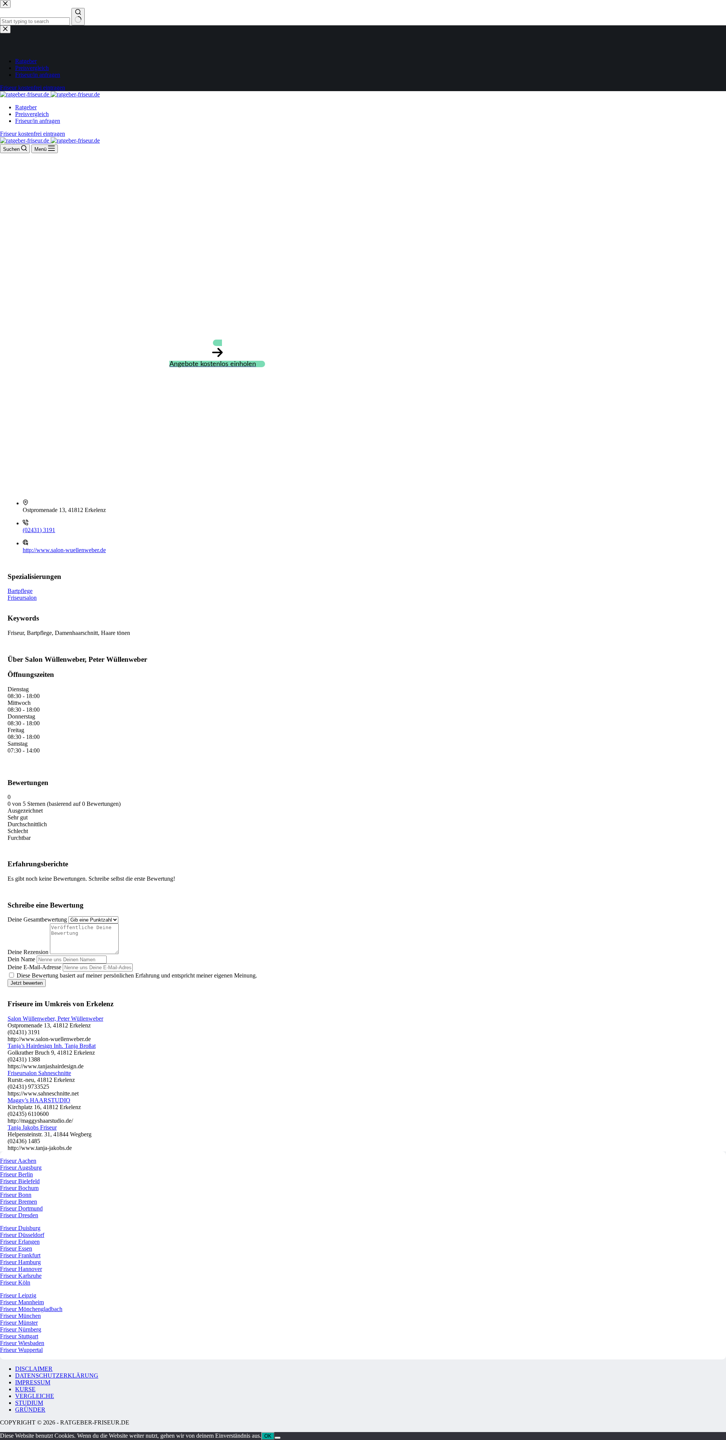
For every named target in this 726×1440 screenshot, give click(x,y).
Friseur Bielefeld (20, 1181)
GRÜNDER (30, 1409)
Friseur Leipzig (18, 1295)
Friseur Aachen (18, 1161)
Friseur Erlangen (20, 1241)
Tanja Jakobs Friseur (32, 1127)
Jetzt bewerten (27, 983)
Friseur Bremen (18, 1201)
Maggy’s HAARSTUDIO (39, 1100)
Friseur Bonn (15, 1195)
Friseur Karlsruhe (21, 1275)
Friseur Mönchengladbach (31, 1309)
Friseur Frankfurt (20, 1255)
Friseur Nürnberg (20, 1329)
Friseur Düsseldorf (22, 1235)
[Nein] (278, 1438)
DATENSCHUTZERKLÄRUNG (56, 1375)
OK (267, 1436)
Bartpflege (20, 591)
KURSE (25, 1389)
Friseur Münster (19, 1322)
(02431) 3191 (39, 530)
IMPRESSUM (32, 1382)
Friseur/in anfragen (37, 121)
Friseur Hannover (21, 1269)
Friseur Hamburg (20, 1262)
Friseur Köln (15, 1282)
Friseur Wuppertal (21, 1350)
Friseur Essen (16, 1248)
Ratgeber (26, 107)
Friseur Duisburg (20, 1228)
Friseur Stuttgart (19, 1336)
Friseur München (20, 1316)
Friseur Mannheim (22, 1302)
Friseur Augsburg (21, 1167)
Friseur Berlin (16, 1174)
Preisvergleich (32, 114)
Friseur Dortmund (21, 1208)
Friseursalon (22, 597)
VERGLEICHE (34, 1396)
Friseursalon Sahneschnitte (39, 1073)
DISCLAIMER (34, 1369)
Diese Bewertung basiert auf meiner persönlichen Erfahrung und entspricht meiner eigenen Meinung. (137, 975)
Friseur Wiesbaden (22, 1343)
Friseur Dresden (19, 1215)
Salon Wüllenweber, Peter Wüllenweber (55, 1018)
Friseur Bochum (19, 1188)
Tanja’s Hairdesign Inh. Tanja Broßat (52, 1046)
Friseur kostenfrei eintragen (32, 133)
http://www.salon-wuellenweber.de (64, 550)
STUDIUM (29, 1403)
